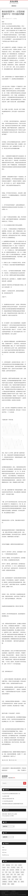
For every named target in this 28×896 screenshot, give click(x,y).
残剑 (4, 18)
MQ (13, 872)
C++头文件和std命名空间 (7, 801)
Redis (19, 874)
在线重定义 (4, 881)
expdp (18, 867)
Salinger (6, 894)
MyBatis (17, 872)
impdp (3, 869)
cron (16, 865)
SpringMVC (15, 876)
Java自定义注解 (5, 796)
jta (2, 872)
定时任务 (10, 881)
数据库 (15, 881)
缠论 (16, 760)
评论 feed (4, 852)
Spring (3, 876)
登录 (14, 777)
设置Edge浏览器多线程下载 (8, 798)
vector (20, 876)
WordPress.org (5, 854)
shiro (22, 874)
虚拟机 (12, 884)
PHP (11, 874)
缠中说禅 (12, 760)
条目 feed (4, 849)
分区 (13, 879)
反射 (20, 879)
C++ (12, 865)
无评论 (15, 18)
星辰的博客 (14, 1)
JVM (6, 872)
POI (15, 874)
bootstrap (8, 865)
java (7, 869)
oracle (7, 874)
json (24, 869)
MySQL (22, 872)
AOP (3, 865)
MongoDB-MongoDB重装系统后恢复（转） (11, 793)
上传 (9, 879)
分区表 (16, 879)
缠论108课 (6, 760)
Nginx (3, 874)
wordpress (4, 879)
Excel (8, 867)
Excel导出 (13, 867)
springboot (9, 876)
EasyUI (3, 867)
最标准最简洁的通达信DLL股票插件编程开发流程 (12, 803)
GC (21, 867)
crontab (19, 865)
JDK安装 (17, 869)
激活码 (22, 881)
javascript (12, 869)
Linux (10, 872)
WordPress (24, 894)
